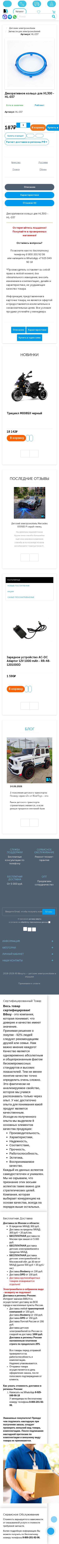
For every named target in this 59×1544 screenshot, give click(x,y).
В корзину (17, 438)
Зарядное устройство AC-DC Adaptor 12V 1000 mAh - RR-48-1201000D (28, 661)
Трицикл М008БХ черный (24, 413)
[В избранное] (30, 135)
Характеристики (29, 195)
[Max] (4, 16)
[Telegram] (9, 16)
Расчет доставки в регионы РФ (27, 141)
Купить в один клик (30, 337)
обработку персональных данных (34, 922)
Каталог (20, 11)
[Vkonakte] (25, 929)
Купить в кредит (15, 136)
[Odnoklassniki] (29, 929)
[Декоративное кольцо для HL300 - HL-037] (30, 64)
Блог (29, 729)
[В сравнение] (39, 135)
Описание (29, 187)
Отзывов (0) (29, 203)
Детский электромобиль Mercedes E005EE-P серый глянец (29, 525)
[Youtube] (34, 929)
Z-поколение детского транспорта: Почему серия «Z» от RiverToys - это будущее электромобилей (29, 794)
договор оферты (35, 919)
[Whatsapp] (14, 16)
